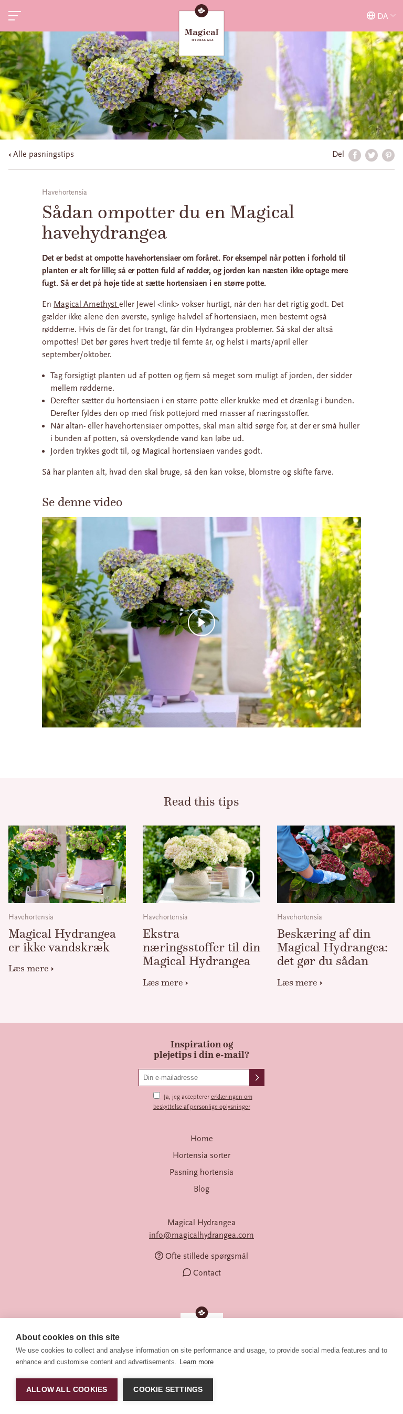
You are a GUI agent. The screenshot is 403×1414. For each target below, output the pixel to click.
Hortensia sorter (201, 1155)
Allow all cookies (66, 1390)
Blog (201, 1189)
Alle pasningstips (43, 154)
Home (201, 1138)
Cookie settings (168, 1390)
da (382, 16)
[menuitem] (201, 1138)
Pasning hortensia (201, 1172)
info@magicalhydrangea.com (201, 1235)
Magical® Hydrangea (201, 31)
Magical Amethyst (86, 304)
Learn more (196, 1362)
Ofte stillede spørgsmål (206, 1256)
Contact (207, 1273)
